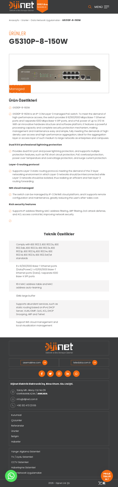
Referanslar (17, 425)
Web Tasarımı (102, 483)
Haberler (16, 441)
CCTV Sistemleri (19, 462)
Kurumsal (16, 415)
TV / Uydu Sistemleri (22, 457)
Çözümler (16, 420)
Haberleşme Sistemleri (23, 467)
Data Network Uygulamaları (45, 20)
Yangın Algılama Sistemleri (25, 451)
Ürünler (25, 20)
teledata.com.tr (82, 362)
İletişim (15, 436)
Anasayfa (14, 20)
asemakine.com (32, 362)
